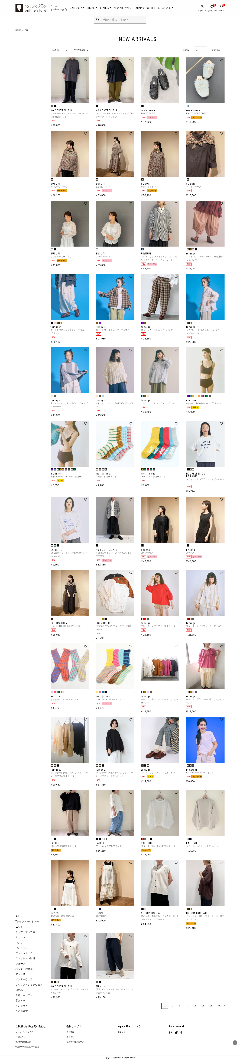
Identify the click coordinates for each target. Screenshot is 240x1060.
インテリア (21, 1005)
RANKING (139, 7)
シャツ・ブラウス (25, 932)
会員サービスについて (76, 1042)
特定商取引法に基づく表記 (27, 1047)
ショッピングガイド (24, 1032)
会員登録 (70, 1032)
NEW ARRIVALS (122, 7)
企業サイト (122, 1032)
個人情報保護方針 (23, 1042)
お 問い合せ (20, 1037)
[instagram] (170, 1032)
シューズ (20, 963)
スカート (20, 937)
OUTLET (151, 7)
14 (194, 1006)
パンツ (19, 942)
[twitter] (176, 1032)
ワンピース (21, 947)
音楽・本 (20, 1000)
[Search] (98, 19)
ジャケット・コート (26, 953)
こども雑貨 (21, 1011)
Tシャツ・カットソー (27, 921)
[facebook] (181, 1032)
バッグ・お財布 (24, 968)
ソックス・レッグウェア (29, 984)
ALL (17, 916)
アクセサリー (22, 974)
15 (203, 1006)
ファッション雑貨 (25, 958)
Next (223, 1006)
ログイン (70, 1037)
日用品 (19, 990)
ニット (19, 926)
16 (211, 1006)
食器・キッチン (24, 995)
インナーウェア (24, 979)
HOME (18, 30)
